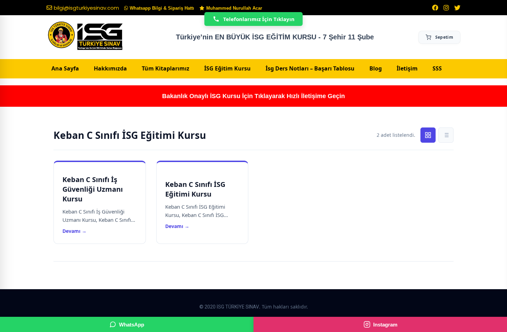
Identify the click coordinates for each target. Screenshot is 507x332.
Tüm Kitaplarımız (165, 68)
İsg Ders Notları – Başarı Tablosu (310, 68)
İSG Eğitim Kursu (227, 68)
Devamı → (74, 231)
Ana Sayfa (65, 68)
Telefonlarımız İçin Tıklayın (259, 19)
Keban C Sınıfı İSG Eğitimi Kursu (195, 189)
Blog (375, 68)
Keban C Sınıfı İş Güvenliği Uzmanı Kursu (92, 189)
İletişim (407, 68)
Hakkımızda (110, 68)
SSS (437, 68)
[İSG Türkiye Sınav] (85, 36)
